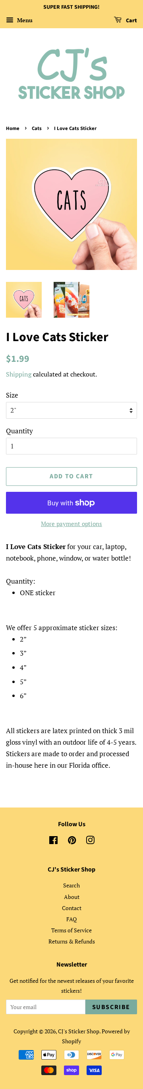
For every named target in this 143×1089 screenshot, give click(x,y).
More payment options (71, 524)
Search (71, 885)
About (71, 897)
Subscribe (111, 1007)
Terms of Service (71, 930)
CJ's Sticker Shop (78, 1031)
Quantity (19, 430)
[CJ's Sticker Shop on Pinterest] (72, 841)
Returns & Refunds (71, 941)
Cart (131, 21)
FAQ (71, 919)
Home (12, 128)
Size (12, 395)
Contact (71, 908)
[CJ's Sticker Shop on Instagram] (90, 841)
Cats (37, 128)
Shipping (18, 374)
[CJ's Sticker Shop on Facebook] (53, 841)
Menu (24, 20)
